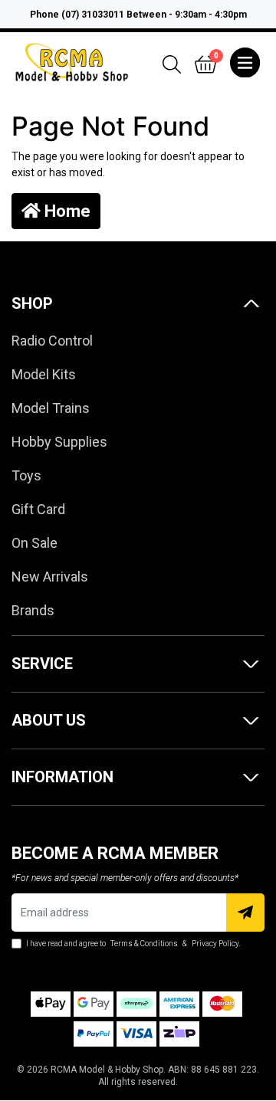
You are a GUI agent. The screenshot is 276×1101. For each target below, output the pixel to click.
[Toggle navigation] (244, 63)
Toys (26, 475)
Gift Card (38, 509)
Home (65, 211)
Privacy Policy (215, 943)
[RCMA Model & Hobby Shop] (72, 61)
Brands (33, 610)
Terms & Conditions (144, 943)
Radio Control (52, 341)
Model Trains (51, 408)
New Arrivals (50, 577)
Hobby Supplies (59, 442)
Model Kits (44, 374)
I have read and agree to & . (132, 943)
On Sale (35, 543)
